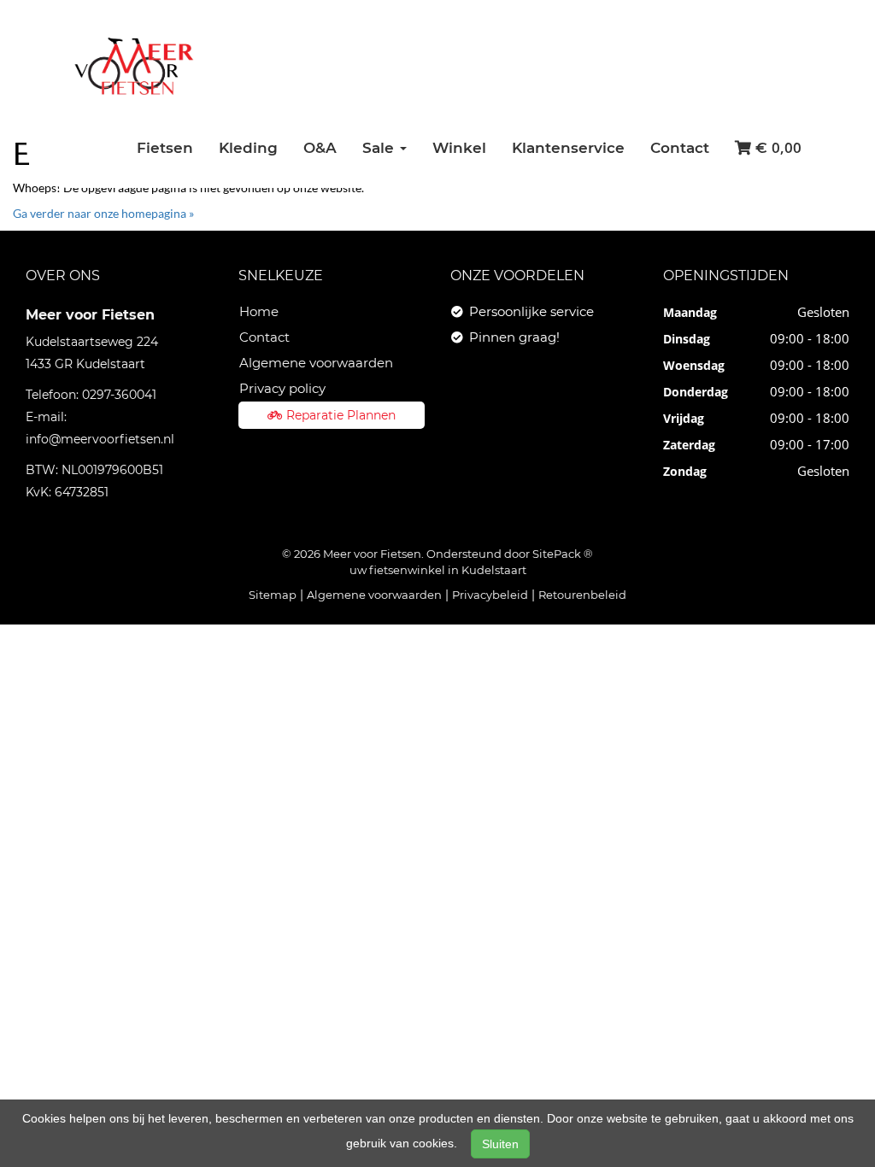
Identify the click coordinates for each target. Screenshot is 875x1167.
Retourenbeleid (582, 594)
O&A (320, 147)
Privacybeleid (490, 594)
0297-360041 (119, 394)
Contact (679, 147)
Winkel (459, 147)
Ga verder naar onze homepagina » (103, 213)
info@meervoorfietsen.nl (100, 439)
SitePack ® (562, 553)
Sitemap (273, 594)
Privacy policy (282, 388)
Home (259, 311)
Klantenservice (568, 147)
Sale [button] (380, 147)
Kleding (248, 147)
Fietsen (165, 147)
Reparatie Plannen (341, 415)
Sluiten (500, 1144)
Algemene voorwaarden (316, 363)
